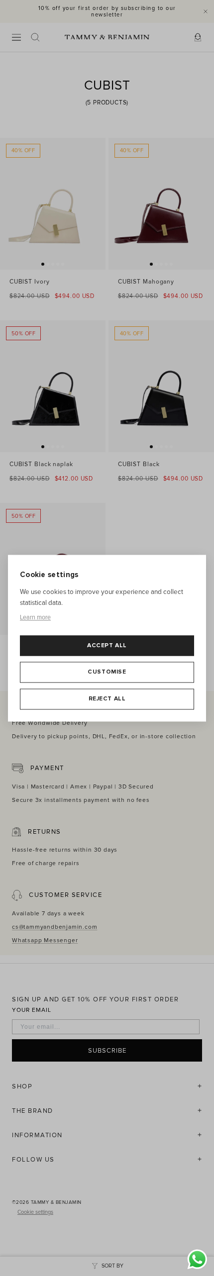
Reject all (107, 698)
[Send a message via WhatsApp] (197, 1259)
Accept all (107, 645)
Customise (107, 672)
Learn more (35, 618)
